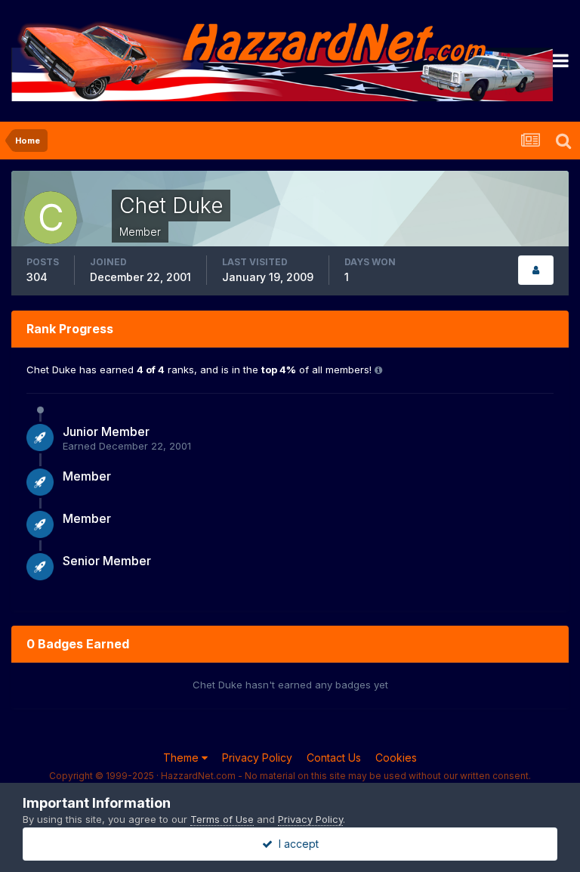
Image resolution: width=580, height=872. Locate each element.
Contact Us (334, 757)
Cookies (396, 757)
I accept (296, 843)
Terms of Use (222, 819)
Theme (182, 757)
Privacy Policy (257, 757)
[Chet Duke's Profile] (536, 270)
